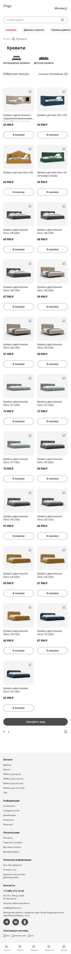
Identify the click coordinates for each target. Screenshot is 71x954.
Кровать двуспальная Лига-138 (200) (15, 231)
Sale (5, 792)
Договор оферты (11, 851)
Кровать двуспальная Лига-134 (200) (15, 575)
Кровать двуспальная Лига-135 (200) (49, 460)
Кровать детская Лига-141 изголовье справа (52, 174)
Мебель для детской (13, 783)
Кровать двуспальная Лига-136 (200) (49, 288)
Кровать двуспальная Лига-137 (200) (15, 403)
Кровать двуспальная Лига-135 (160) (49, 518)
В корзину (19, 134)
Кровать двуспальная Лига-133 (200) (49, 632)
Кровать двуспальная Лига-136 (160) (49, 346)
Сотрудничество (11, 810)
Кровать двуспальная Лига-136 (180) (15, 346)
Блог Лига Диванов (12, 865)
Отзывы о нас (10, 869)
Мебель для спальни (13, 778)
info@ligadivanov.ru (12, 907)
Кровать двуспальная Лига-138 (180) (49, 231)
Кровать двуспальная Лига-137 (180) (49, 403)
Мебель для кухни (12, 774)
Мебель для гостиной (13, 788)
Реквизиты (8, 819)
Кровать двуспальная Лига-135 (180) (15, 518)
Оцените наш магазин (14, 874)
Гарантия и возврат (13, 842)
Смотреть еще (35, 722)
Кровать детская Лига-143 (52, 115)
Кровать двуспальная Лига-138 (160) (15, 288)
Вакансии (8, 824)
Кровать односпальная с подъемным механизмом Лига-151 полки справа (17, 117)
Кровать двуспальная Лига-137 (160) (15, 460)
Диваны (7, 764)
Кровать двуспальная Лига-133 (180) (15, 690)
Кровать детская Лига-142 (18, 172)
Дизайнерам (9, 815)
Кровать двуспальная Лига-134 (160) (15, 632)
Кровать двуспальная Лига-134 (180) (49, 575)
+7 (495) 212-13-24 (13, 890)
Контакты (8, 837)
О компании (9, 806)
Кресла (6, 769)
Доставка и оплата (12, 847)
